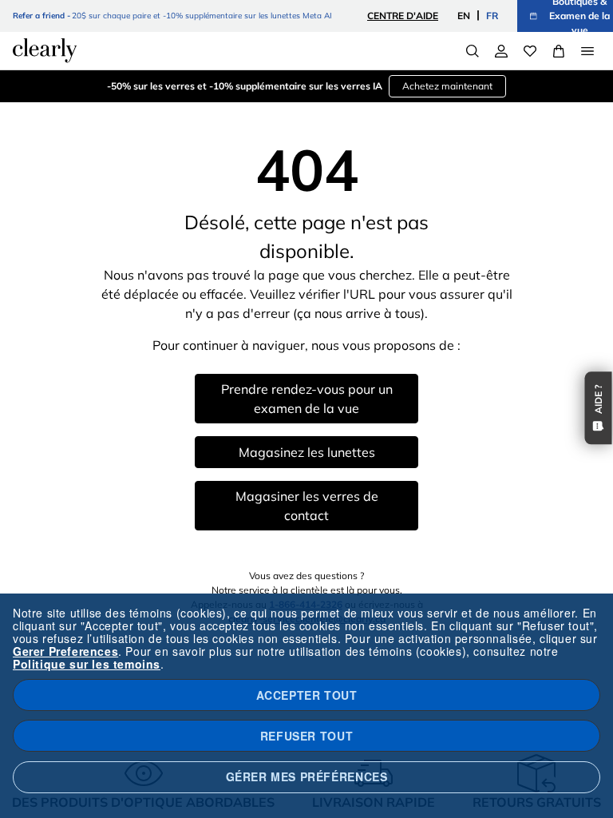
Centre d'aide (402, 16)
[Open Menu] (587, 51)
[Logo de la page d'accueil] (45, 50)
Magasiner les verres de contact (306, 505)
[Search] (472, 51)
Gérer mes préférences (307, 776)
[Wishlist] (530, 51)
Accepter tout (307, 695)
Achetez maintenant (447, 86)
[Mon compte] (501, 51)
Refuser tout (306, 736)
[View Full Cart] (558, 51)
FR (492, 16)
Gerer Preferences (65, 651)
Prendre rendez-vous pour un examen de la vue (307, 398)
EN (463, 16)
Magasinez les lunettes (307, 452)
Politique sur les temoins (86, 664)
